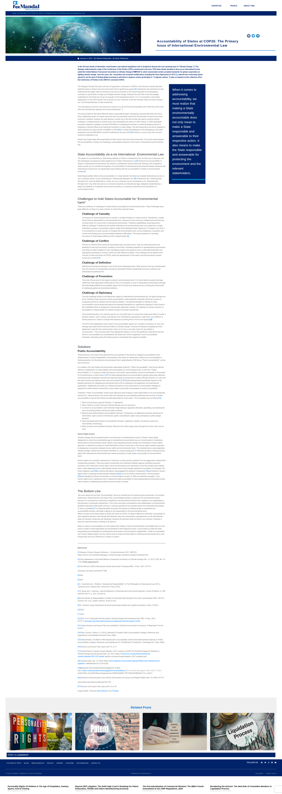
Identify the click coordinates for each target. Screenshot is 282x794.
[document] (141, 397)
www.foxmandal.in (31, 18)
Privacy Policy (55, 55)
